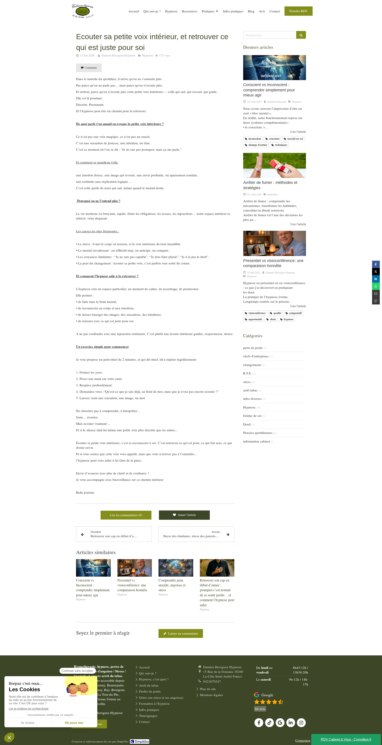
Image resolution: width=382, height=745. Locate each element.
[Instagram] (301, 722)
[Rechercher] (301, 35)
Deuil (247, 424)
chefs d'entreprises (256, 356)
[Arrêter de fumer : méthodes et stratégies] (274, 165)
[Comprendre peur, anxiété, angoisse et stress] (176, 567)
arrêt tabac (250, 390)
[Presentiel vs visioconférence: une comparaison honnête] (134, 567)
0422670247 (212, 681)
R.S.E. (247, 373)
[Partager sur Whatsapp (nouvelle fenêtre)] (376, 286)
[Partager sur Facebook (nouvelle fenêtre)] (376, 264)
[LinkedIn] (290, 722)
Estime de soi (252, 415)
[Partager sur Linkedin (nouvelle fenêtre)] (376, 279)
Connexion (302, 740)
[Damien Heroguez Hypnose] (82, 20)
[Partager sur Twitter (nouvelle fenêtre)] (376, 271)
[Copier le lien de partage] (376, 300)
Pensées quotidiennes (258, 432)
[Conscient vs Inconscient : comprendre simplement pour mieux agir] (93, 567)
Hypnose (249, 407)
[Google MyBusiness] (280, 722)
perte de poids (253, 347)
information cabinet (256, 441)
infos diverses (252, 398)
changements (252, 364)
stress (247, 381)
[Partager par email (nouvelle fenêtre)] (376, 293)
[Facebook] (258, 722)
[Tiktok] (269, 722)
